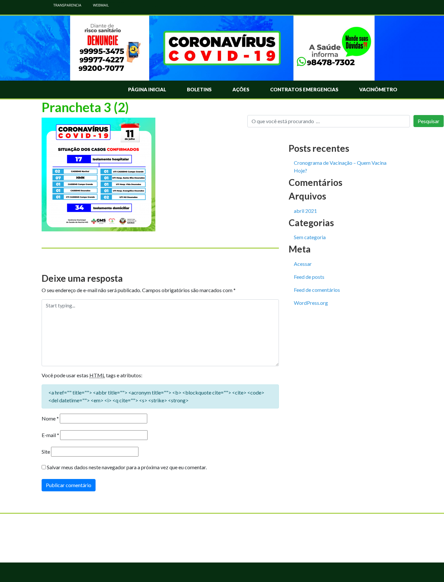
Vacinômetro (378, 89)
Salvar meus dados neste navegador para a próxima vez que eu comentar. (127, 467)
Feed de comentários (317, 290)
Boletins (199, 89)
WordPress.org (311, 303)
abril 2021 (305, 211)
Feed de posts (309, 277)
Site (46, 451)
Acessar (303, 264)
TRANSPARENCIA (66, 5)
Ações (240, 89)
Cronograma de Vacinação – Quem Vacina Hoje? (340, 167)
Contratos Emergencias (304, 89)
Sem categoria (310, 237)
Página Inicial (147, 89)
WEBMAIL (100, 5)
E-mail (50, 435)
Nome (50, 418)
